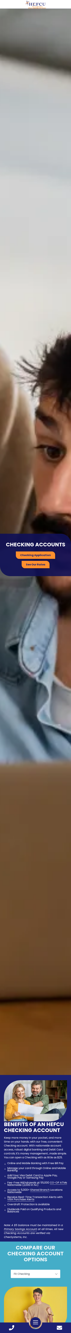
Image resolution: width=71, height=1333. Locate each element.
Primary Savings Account (20, 1229)
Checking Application (35, 555)
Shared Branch (40, 1190)
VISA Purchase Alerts (20, 1199)
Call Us (11, 1327)
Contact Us (60, 1327)
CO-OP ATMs (58, 1182)
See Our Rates (35, 564)
